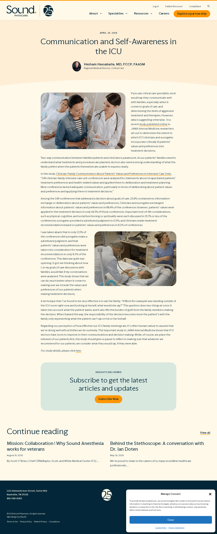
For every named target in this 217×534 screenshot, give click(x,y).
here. (78, 350)
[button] (210, 494)
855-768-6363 (14, 498)
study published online (153, 124)
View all (205, 432)
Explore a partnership (192, 13)
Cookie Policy (161, 528)
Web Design (12, 517)
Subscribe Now (108, 399)
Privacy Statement (176, 528)
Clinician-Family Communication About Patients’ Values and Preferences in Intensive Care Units (113, 173)
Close (170, 519)
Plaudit (23, 517)
